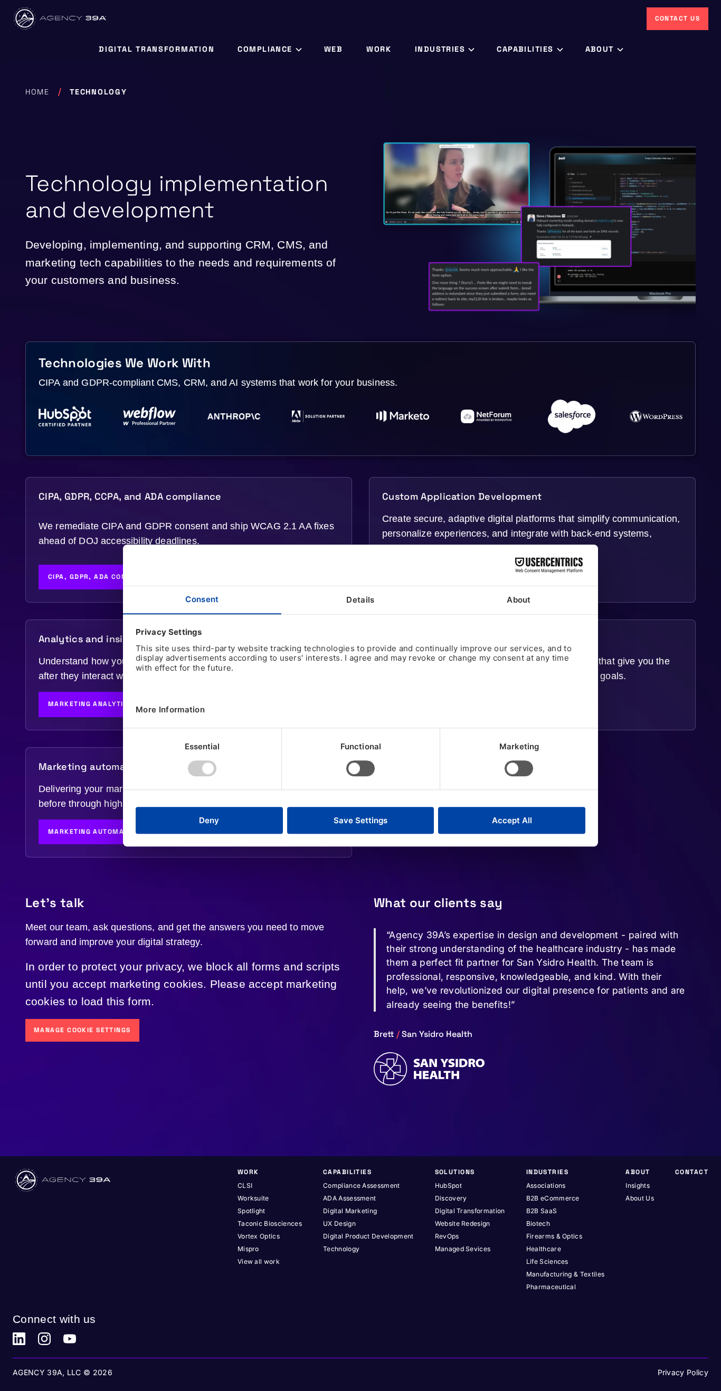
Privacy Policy (683, 1372)
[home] (61, 18)
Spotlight (251, 1211)
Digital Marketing (350, 1211)
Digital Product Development (368, 1236)
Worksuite (253, 1198)
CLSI (245, 1185)
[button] (269, 49)
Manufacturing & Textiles (565, 1274)
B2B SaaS (541, 1211)
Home (37, 92)
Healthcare (543, 1249)
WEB (333, 49)
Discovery (451, 1198)
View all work (259, 1261)
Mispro (248, 1249)
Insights (637, 1185)
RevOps (447, 1236)
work (379, 49)
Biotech (538, 1223)
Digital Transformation (470, 1211)
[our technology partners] (360, 416)
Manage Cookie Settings (82, 1030)
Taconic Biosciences (270, 1223)
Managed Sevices (463, 1249)
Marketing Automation (94, 831)
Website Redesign (462, 1223)
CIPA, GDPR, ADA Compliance (103, 577)
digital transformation (156, 49)
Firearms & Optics (554, 1236)
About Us (639, 1198)
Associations (546, 1185)
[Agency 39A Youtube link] (69, 1338)
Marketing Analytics (90, 704)
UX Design (339, 1223)
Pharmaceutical (551, 1287)
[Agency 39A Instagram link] (44, 1338)
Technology (341, 1249)
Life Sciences (547, 1261)
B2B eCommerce (553, 1198)
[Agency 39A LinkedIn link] (19, 1338)
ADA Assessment (349, 1198)
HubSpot (448, 1185)
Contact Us (677, 18)
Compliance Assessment (361, 1185)
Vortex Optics (259, 1236)
